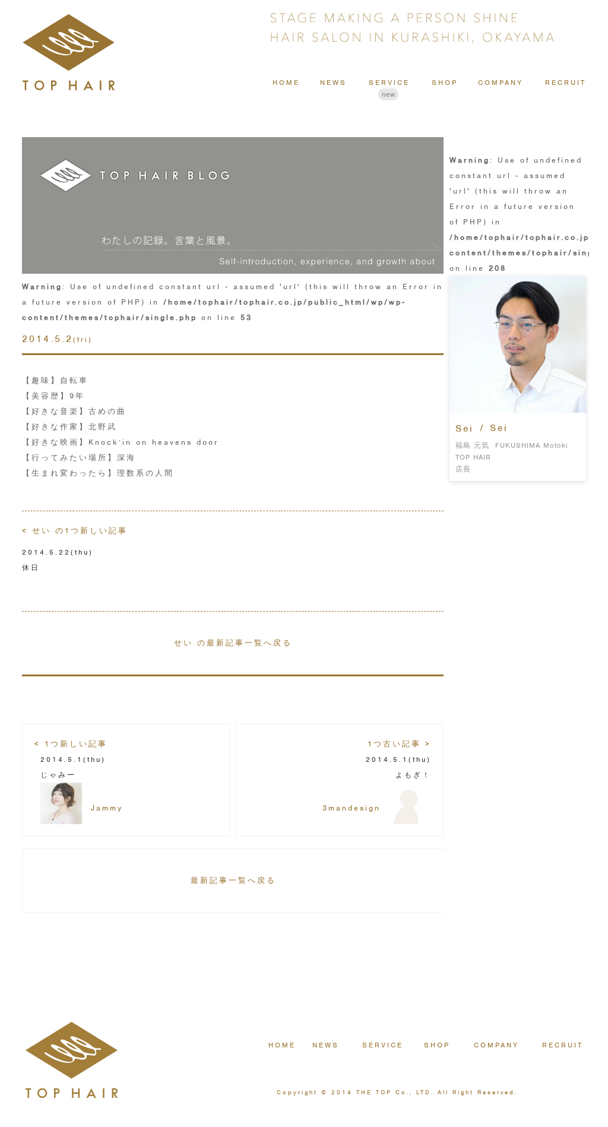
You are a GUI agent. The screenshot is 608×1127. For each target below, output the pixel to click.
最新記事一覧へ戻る (233, 880)
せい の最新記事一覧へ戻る (233, 643)
